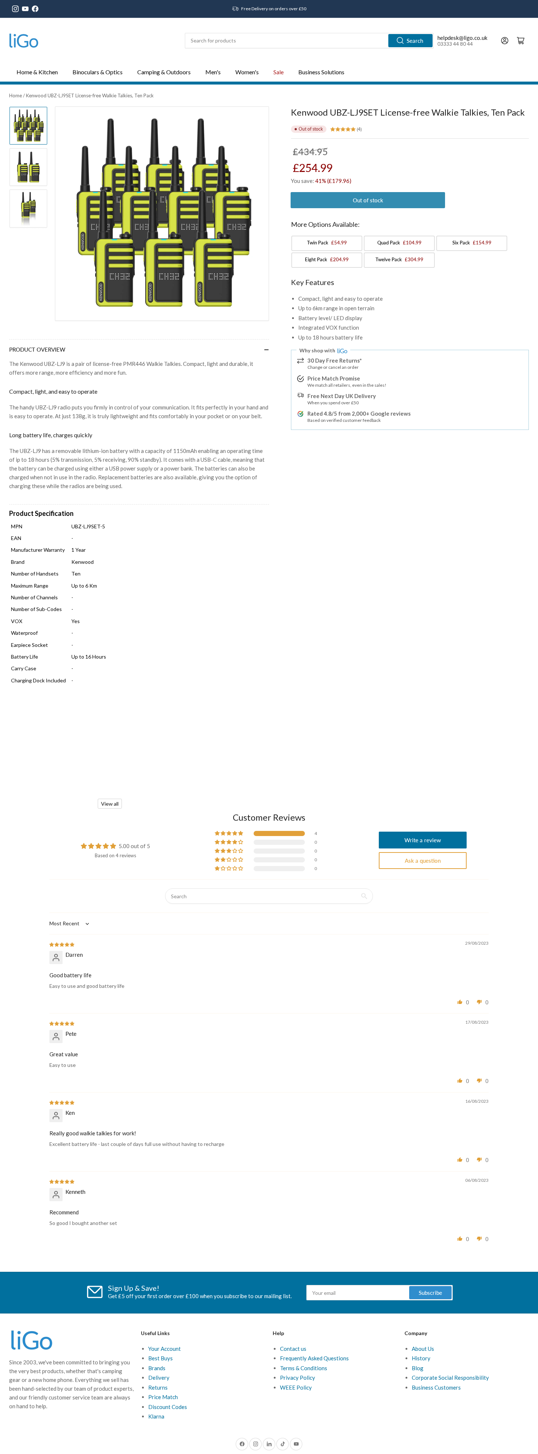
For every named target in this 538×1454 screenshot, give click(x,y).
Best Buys (160, 1358)
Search (415, 40)
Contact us (293, 1348)
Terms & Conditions (303, 1368)
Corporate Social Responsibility (450, 1377)
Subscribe (430, 1292)
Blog (417, 1368)
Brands (156, 1368)
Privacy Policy (297, 1377)
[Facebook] (35, 8)
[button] (229, 833)
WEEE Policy (296, 1387)
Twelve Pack (399, 259)
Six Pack (472, 243)
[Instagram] (15, 8)
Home (15, 95)
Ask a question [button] (423, 860)
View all (110, 804)
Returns (158, 1387)
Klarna (156, 1416)
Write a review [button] (422, 840)
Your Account (164, 1348)
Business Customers (436, 1387)
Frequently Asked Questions (314, 1358)
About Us (423, 1348)
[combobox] (309, 40)
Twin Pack (327, 243)
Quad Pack (399, 243)
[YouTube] (25, 8)
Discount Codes (167, 1407)
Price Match (163, 1397)
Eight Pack (327, 259)
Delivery (158, 1377)
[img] (62, 944)
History (421, 1358)
